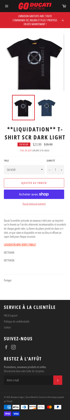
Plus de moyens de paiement (34, 203)
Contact (7, 327)
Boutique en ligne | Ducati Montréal (24, 397)
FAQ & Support (11, 315)
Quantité (51, 160)
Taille (6, 160)
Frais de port (26, 150)
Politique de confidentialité (16, 321)
